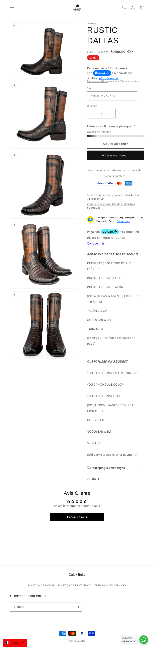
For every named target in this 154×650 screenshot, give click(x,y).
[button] (12, 7)
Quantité (92, 106)
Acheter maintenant (115, 155)
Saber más (123, 221)
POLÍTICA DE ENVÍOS (41, 585)
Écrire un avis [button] (77, 517)
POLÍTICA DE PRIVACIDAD (74, 585)
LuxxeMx (81, 641)
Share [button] (95, 478)
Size (89, 88)
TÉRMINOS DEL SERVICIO (110, 585)
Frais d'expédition (97, 81)
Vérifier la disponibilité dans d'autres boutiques (111, 205)
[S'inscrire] (77, 607)
